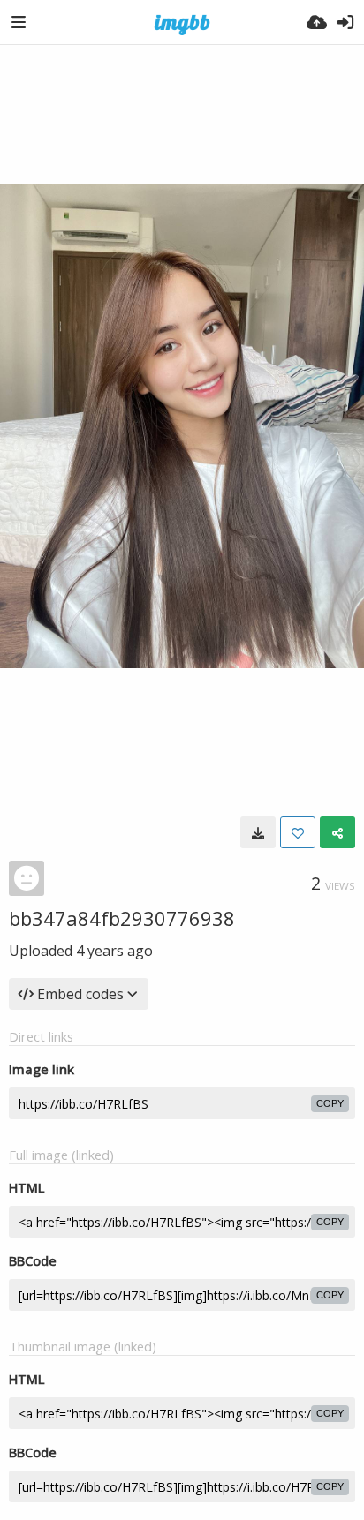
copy (330, 1103)
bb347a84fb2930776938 (122, 918)
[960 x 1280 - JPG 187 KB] (258, 832)
